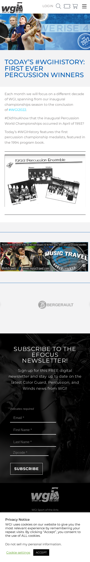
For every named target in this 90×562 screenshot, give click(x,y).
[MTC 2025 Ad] (44, 270)
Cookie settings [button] (18, 552)
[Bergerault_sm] (45, 305)
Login (47, 6)
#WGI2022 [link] (17, 110)
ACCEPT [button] (41, 552)
